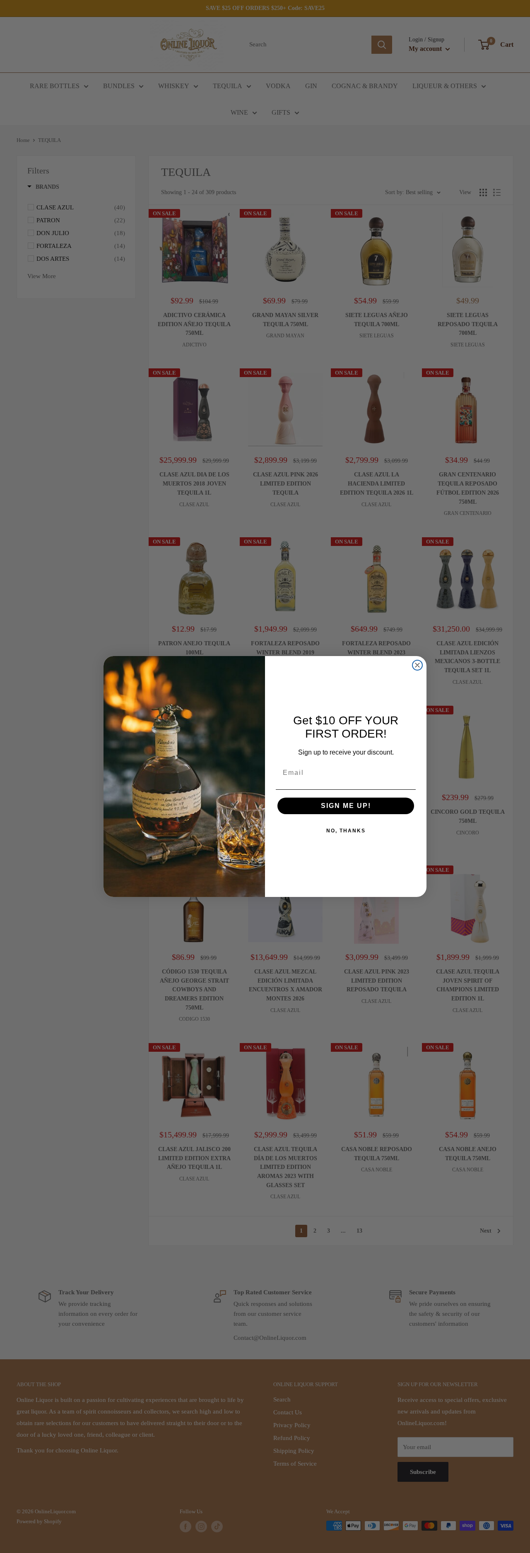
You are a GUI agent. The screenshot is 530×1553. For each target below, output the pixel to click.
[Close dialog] (417, 665)
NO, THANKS (346, 831)
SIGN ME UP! (346, 805)
